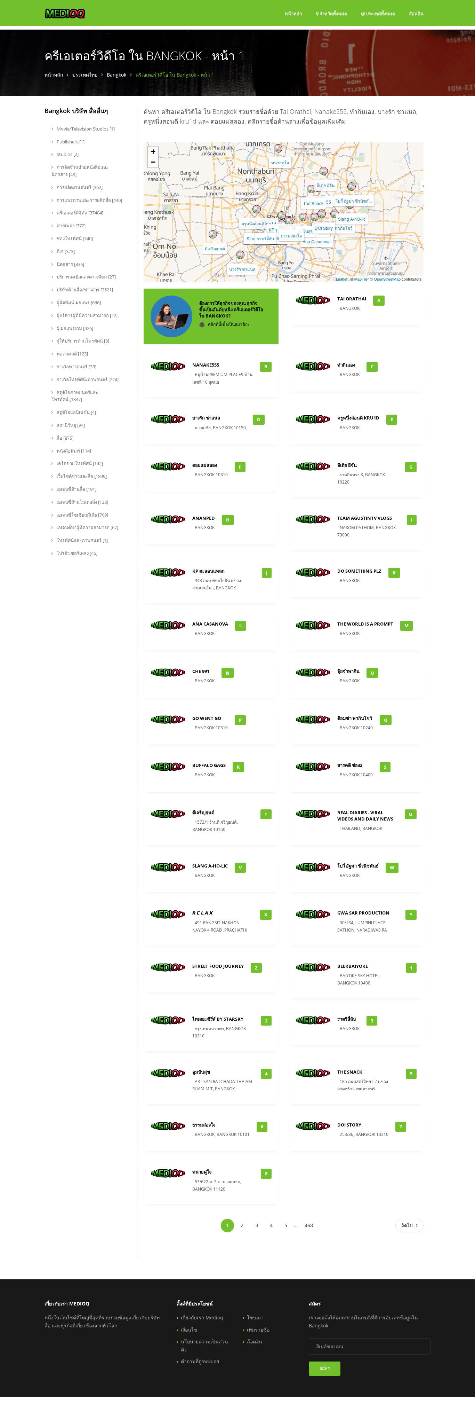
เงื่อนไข (189, 1329)
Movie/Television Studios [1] (85, 129)
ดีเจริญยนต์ (215, 248)
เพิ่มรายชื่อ (258, 1329)
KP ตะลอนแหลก (208, 571)
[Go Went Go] (314, 217)
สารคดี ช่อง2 (349, 765)
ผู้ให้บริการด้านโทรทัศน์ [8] (82, 341)
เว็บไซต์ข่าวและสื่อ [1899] (81, 476)
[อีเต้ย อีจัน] (324, 171)
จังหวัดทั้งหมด (333, 13)
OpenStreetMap (387, 279)
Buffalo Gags (209, 765)
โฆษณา (255, 1317)
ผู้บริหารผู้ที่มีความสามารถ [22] (87, 315)
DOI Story (324, 228)
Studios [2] (67, 154)
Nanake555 (205, 365)
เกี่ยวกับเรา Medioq (202, 1317)
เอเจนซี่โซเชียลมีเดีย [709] (82, 515)
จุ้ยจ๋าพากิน (348, 671)
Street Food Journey (218, 966)
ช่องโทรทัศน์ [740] (74, 238)
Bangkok (116, 74)
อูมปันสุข (305, 231)
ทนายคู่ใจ (280, 162)
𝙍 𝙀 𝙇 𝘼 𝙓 (202, 913)
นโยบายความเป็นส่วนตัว (204, 1345)
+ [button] (153, 151)
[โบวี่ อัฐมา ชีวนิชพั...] (351, 186)
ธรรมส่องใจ (291, 235)
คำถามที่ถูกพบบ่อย (200, 1361)
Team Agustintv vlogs (364, 518)
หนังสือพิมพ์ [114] (73, 451)
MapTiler (361, 279)
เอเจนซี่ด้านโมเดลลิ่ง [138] (82, 502)
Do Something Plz (359, 571)
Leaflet (341, 279)
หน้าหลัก (293, 13)
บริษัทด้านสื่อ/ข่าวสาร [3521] (84, 290)
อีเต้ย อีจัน (326, 185)
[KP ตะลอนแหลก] (281, 215)
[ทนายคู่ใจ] (278, 148)
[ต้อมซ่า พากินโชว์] (334, 214)
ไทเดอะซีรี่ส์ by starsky (217, 1019)
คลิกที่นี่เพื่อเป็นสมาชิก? (228, 324)
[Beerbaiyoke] (281, 224)
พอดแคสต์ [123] (72, 354)
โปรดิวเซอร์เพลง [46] (76, 553)
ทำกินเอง (346, 365)
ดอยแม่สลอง (204, 465)
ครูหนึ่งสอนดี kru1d (258, 223)
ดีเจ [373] (65, 251)
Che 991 (200, 671)
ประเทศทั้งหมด (380, 13)
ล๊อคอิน (416, 13)
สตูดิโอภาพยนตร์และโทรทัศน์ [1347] (74, 396)
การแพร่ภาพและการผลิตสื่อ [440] (89, 200)
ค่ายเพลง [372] (71, 225)
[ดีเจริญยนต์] (213, 234)
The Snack (313, 203)
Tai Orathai (351, 299)
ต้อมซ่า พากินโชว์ (337, 228)
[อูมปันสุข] (303, 217)
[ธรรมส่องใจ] (289, 221)
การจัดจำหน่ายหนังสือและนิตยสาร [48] (79, 171)
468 (309, 1225)
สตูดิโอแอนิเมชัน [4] (76, 412)
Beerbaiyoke (352, 966)
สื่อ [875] (64, 438)
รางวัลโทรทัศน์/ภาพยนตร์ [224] (87, 379)
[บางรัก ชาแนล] (240, 255)
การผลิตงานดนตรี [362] (79, 187)
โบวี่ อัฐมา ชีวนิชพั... (354, 201)
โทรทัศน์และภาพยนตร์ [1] (82, 540)
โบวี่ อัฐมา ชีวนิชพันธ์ (358, 866)
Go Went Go (206, 718)
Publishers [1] (70, 142)
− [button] (153, 162)
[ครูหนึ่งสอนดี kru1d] (256, 209)
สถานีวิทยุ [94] (70, 425)
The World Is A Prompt (365, 624)
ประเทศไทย (84, 74)
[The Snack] (311, 189)
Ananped (203, 518)
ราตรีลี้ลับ (265, 238)
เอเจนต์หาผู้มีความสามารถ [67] (87, 527)
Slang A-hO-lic (351, 219)
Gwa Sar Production (363, 913)
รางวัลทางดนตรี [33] (76, 366)
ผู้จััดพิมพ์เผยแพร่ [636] (78, 302)
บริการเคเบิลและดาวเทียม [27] (86, 277)
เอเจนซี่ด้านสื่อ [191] (76, 489)
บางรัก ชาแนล (242, 269)
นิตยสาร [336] (70, 264)
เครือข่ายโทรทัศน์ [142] (79, 463)
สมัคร (325, 1368)
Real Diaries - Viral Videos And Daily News (365, 815)
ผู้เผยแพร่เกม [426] (74, 328)
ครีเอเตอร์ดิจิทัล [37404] (79, 213)
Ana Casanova (317, 241)
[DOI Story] (321, 214)
